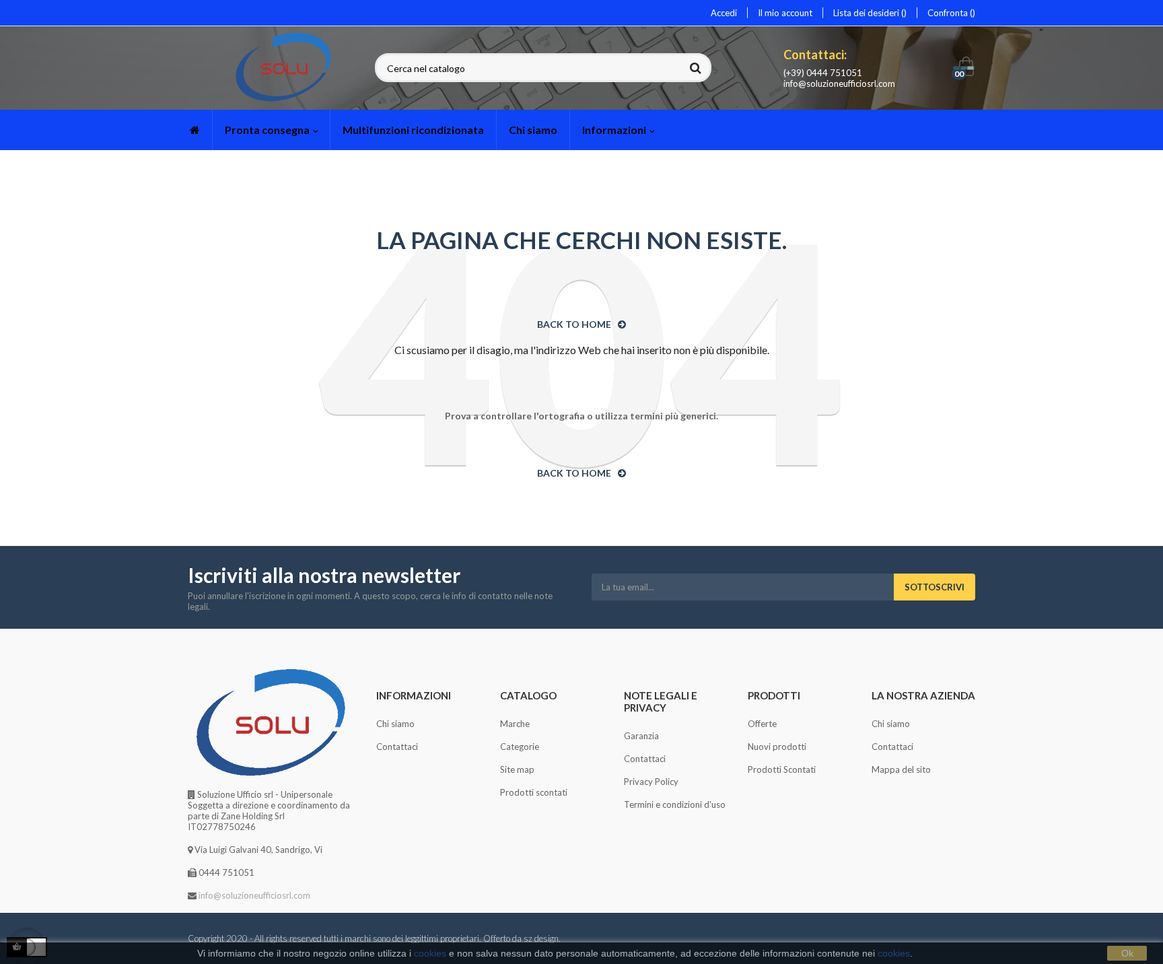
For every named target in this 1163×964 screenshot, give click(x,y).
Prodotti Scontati (782, 769)
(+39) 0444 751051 (822, 72)
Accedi (724, 12)
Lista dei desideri (867, 12)
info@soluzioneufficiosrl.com (839, 83)
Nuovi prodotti (777, 746)
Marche (515, 723)
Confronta (948, 12)
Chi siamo (395, 723)
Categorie (519, 746)
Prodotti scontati (533, 792)
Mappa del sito (901, 769)
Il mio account (785, 12)
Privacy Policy (651, 781)
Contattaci (397, 746)
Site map (517, 769)
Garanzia (641, 735)
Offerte (762, 723)
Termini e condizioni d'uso (675, 804)
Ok (1127, 953)
